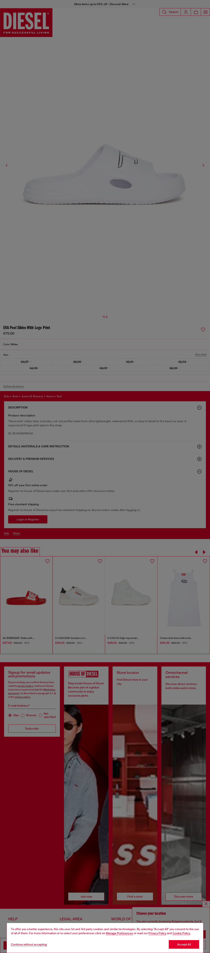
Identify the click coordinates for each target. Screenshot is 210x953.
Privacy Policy (157, 933)
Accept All (184, 944)
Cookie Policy (181, 933)
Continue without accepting (29, 944)
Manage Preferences (119, 933)
